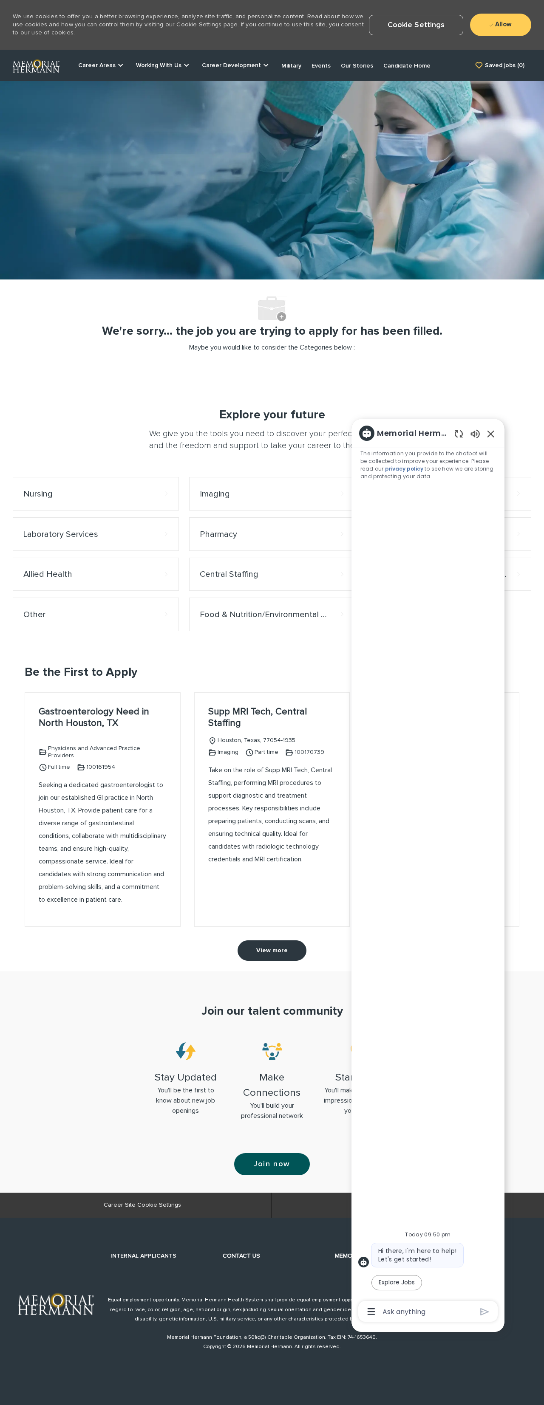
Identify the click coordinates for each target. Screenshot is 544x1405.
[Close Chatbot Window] (490, 434)
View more (272, 951)
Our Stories (357, 66)
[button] (416, 25)
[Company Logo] (36, 65)
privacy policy (405, 468)
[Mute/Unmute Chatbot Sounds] (475, 433)
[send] (484, 1311)
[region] (427, 871)
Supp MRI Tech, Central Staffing (257, 717)
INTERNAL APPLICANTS (143, 1256)
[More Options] (371, 1311)
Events (321, 66)
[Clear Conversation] (459, 433)
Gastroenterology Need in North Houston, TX (94, 717)
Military (291, 66)
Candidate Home (407, 66)
